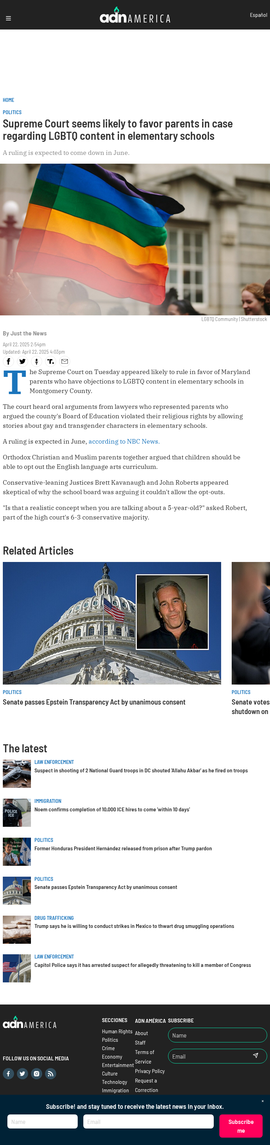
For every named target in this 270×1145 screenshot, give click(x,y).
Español (258, 14)
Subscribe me (241, 1126)
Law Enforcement (54, 762)
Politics (12, 112)
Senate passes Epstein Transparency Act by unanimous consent (94, 701)
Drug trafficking (54, 918)
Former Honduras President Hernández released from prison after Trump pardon (123, 848)
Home (8, 100)
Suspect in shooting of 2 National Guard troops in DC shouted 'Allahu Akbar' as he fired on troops (141, 770)
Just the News (29, 333)
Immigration (47, 801)
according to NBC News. (124, 441)
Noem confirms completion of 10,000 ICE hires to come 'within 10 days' (112, 809)
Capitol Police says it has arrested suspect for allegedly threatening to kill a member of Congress (142, 964)
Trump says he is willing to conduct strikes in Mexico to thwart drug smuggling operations (134, 925)
